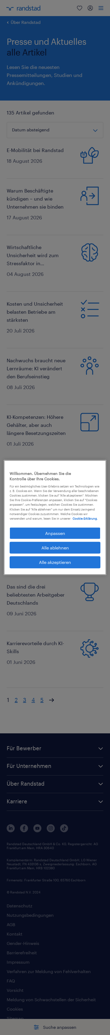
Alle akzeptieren (55, 562)
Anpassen (55, 532)
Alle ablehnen (55, 547)
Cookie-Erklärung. (85, 518)
